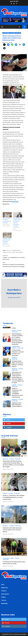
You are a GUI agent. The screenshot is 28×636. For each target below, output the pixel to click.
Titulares (11, 32)
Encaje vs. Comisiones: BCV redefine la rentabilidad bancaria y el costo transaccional (7, 391)
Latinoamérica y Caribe (8, 558)
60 (10, 250)
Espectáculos (5, 594)
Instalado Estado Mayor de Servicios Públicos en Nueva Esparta (7, 362)
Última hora (17, 32)
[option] (14, 338)
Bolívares (5, 252)
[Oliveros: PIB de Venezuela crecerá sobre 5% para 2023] (7, 214)
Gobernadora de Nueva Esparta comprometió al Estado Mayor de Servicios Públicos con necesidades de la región (7, 375)
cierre (10, 252)
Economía (5, 32)
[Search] (19, 26)
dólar (13, 252)
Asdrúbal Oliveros (16, 250)
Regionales (14, 357)
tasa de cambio (19, 252)
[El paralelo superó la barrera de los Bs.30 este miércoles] (7, 235)
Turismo (3, 600)
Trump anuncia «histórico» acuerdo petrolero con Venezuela (7, 351)
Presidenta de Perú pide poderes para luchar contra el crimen (14, 547)
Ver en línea (24, 27)
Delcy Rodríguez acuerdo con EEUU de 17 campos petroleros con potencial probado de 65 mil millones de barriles (7, 337)
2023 (8, 250)
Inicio (2, 584)
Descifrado (15, 201)
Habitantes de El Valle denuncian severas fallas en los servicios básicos (7, 404)
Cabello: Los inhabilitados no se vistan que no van (14, 257)
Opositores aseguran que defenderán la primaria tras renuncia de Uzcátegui (13, 264)
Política (14, 330)
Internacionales (16, 346)
